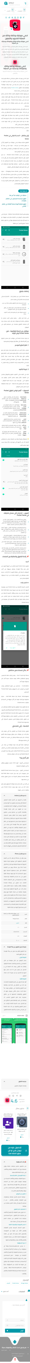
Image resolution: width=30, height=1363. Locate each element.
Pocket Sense (14, 88)
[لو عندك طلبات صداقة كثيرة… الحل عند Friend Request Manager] (8, 1127)
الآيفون (17, 923)
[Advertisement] (15, 1063)
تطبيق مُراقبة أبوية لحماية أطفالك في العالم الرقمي (14, 205)
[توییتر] (13, 1096)
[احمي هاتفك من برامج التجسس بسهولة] (22, 1125)
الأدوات (8, 1283)
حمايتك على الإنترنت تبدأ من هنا (17, 195)
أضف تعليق (5, 1291)
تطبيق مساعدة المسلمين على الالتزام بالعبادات (16, 199)
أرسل (21, 1330)
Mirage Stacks (24, 1283)
